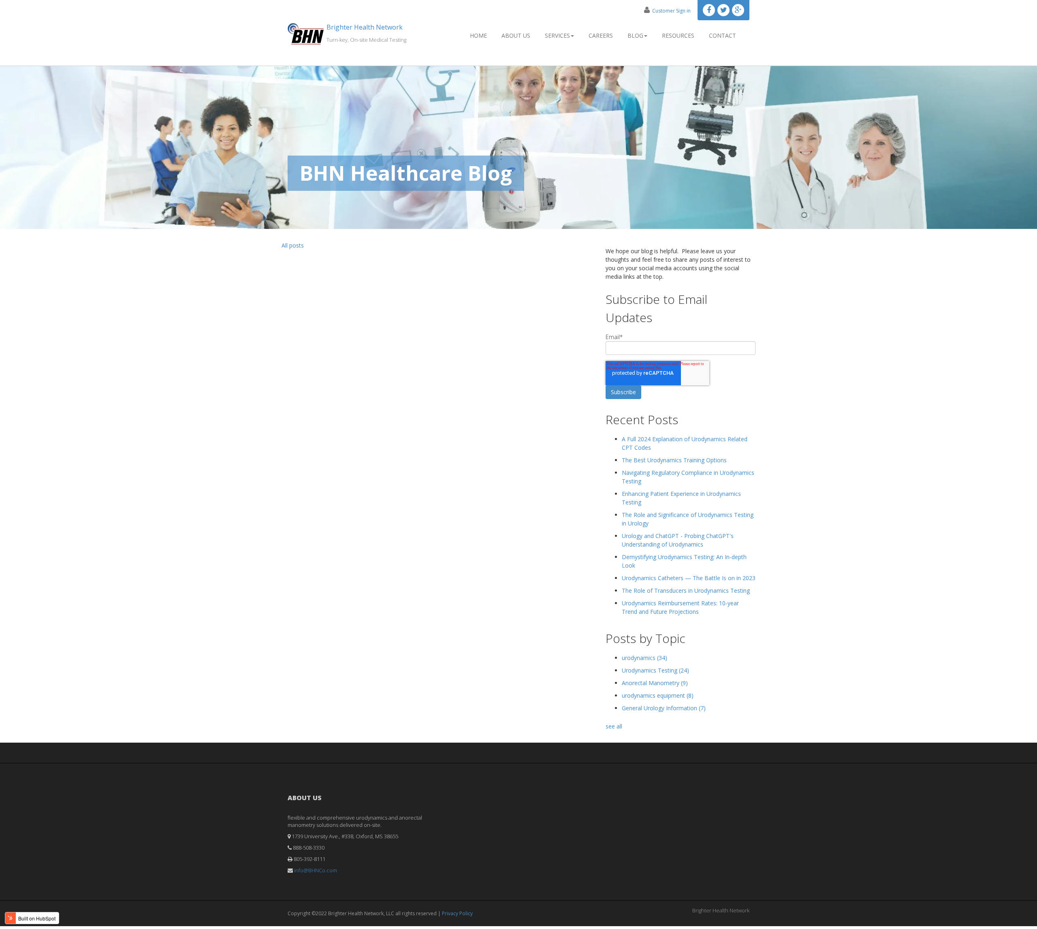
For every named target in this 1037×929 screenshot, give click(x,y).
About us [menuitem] (515, 35)
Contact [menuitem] (722, 35)
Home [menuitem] (478, 35)
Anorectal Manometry (655, 683)
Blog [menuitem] (635, 35)
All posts (293, 245)
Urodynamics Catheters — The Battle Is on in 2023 (688, 578)
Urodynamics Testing (655, 670)
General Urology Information (664, 708)
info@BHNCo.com (315, 870)
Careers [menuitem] (601, 35)
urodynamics (644, 658)
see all (614, 726)
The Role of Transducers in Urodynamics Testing (686, 590)
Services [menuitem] (557, 35)
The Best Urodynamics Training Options (674, 460)
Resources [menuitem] (678, 35)
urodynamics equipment (657, 695)
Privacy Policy (457, 913)
